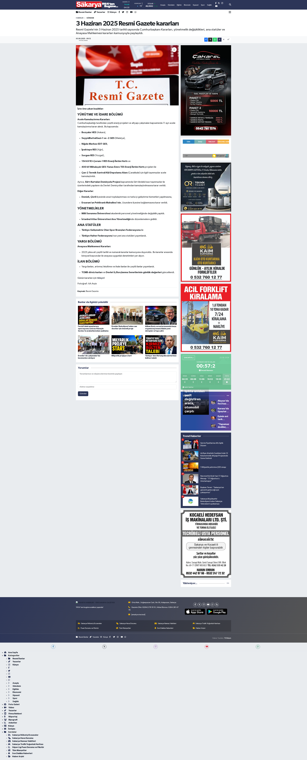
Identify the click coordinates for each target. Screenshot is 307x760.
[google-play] (217, 612)
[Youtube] (208, 605)
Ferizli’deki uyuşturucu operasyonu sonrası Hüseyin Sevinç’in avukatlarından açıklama (93, 328)
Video (11, 708)
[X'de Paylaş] (210, 40)
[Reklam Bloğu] (206, 90)
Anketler (12, 723)
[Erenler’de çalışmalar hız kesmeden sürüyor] (93, 345)
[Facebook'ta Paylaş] (206, 40)
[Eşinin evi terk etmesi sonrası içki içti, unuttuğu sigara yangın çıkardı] (213, 418)
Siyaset (16, 695)
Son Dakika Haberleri (165, 628)
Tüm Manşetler (125, 628)
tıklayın (100, 278)
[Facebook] (195, 605)
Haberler (79, 18)
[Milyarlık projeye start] (127, 345)
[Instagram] (204, 605)
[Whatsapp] (212, 605)
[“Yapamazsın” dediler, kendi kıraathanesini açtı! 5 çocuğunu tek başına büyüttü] (213, 426)
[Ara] (230, 4)
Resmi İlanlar (85, 12)
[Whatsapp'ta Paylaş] (215, 40)
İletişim (11, 729)
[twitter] (104, 647)
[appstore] (194, 612)
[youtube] (207, 647)
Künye (113, 12)
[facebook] (53, 647)
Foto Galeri (13, 704)
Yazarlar (101, 12)
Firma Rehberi (15, 714)
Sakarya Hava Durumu (128, 623)
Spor (14, 698)
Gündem (16, 686)
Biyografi (12, 720)
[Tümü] (228, 583)
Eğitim (15, 689)
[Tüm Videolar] (228, 396)
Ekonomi (16, 692)
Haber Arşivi (200, 628)
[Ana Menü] (230, 12)
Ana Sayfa (13, 652)
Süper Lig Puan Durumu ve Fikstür (28, 747)
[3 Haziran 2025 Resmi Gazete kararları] (127, 75)
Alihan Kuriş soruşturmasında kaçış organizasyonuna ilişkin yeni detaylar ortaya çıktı (160, 328)
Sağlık (15, 701)
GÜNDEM (90, 18)
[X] (199, 605)
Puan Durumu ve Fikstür (90, 628)
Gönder (83, 394)
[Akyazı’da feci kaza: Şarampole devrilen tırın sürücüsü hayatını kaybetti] (213, 402)
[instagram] (156, 647)
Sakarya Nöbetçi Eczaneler (91, 623)
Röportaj (12, 717)
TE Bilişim (227, 638)
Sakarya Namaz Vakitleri (167, 623)
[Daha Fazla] (219, 40)
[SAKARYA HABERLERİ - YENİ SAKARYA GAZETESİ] (97, 5)
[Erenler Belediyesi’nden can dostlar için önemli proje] (127, 315)
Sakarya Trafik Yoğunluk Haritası (208, 623)
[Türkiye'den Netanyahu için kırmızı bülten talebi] (161, 345)
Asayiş (15, 683)
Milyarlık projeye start (122, 356)
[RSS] (217, 605)
